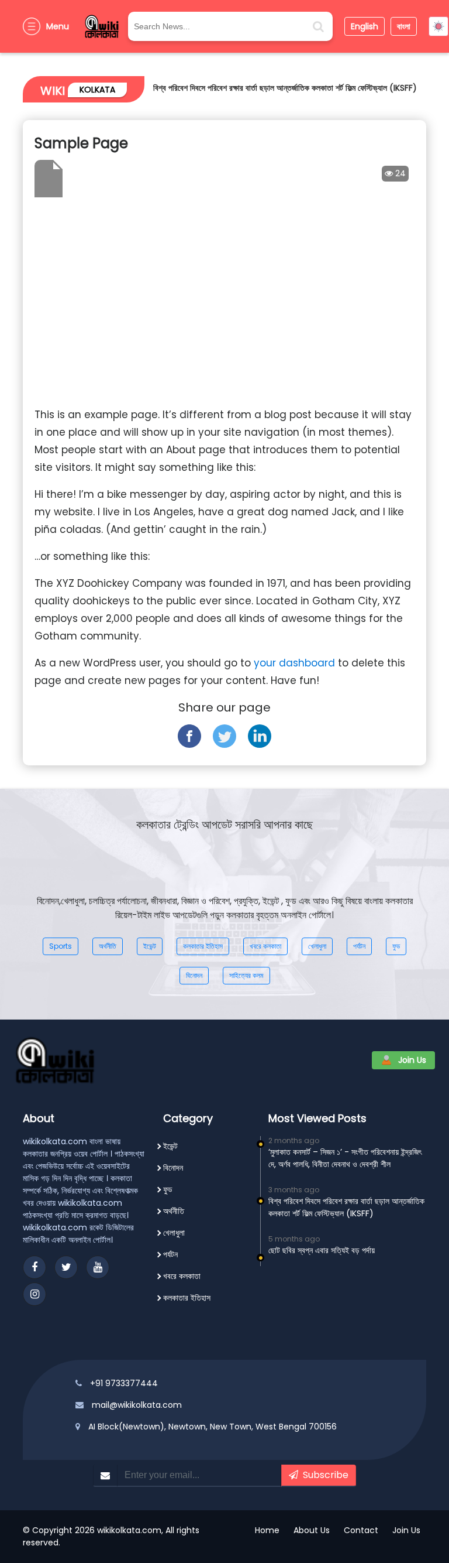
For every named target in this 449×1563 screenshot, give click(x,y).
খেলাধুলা (317, 946)
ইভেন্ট (149, 946)
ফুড (396, 946)
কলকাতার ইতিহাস (203, 946)
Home (267, 1530)
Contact (361, 1530)
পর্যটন (359, 946)
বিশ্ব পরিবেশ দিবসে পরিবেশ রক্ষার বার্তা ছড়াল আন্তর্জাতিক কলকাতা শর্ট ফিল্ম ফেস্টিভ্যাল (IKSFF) (285, 88)
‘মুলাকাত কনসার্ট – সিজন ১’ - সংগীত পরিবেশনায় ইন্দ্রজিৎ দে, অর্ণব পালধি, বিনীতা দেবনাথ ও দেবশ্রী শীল (345, 1158)
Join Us (412, 1060)
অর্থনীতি (107, 946)
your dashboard (294, 663)
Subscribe (323, 1475)
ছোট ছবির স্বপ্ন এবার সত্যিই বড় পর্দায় (321, 1250)
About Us (311, 1530)
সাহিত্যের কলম (246, 975)
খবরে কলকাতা (265, 946)
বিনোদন (194, 975)
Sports (60, 946)
